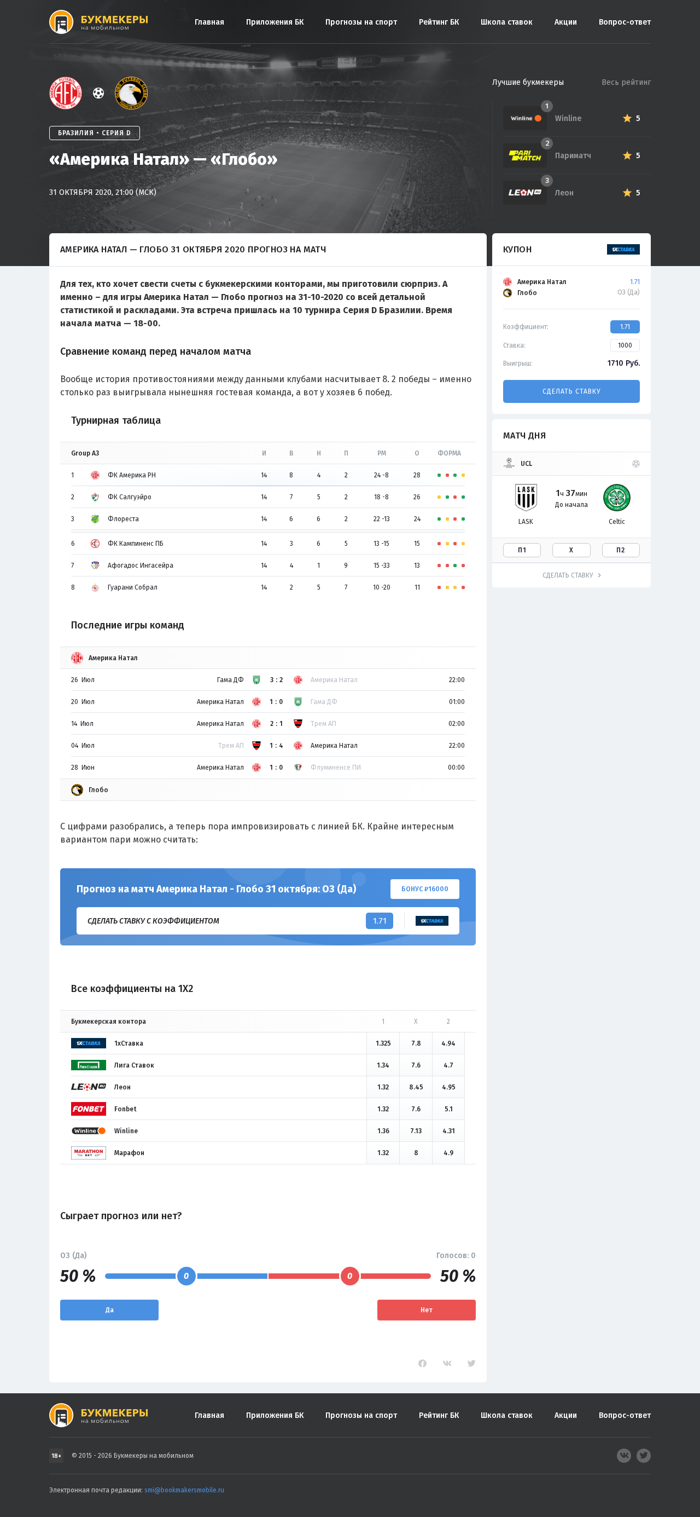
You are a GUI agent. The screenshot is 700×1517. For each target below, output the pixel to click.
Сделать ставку (571, 391)
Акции (566, 22)
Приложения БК (275, 22)
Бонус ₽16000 (424, 889)
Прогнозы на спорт (361, 22)
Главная (209, 22)
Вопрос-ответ (625, 22)
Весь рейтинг (626, 82)
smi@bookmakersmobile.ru (184, 1490)
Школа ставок (507, 22)
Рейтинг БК (439, 22)
